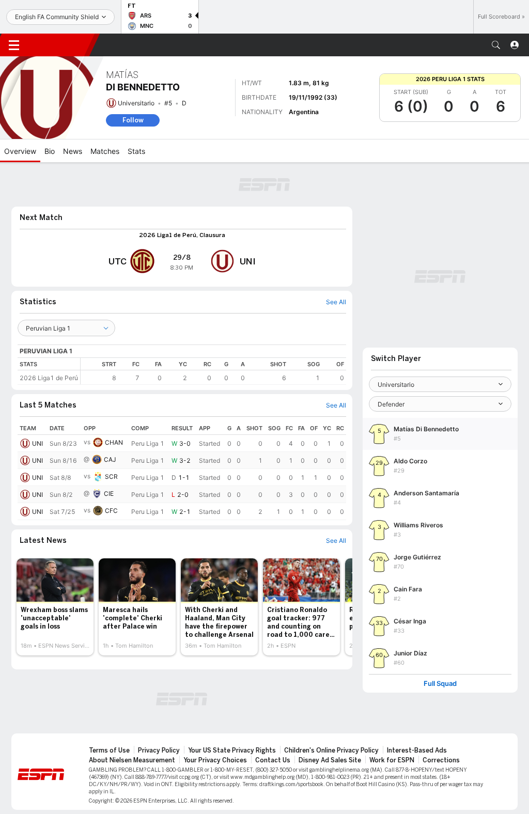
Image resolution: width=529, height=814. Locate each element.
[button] (496, 45)
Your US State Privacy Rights (232, 750)
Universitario (136, 103)
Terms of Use (109, 750)
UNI (37, 443)
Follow (133, 120)
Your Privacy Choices (215, 760)
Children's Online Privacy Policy (331, 750)
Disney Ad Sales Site (330, 760)
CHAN (114, 442)
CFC (111, 510)
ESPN (61, 45)
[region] (213, 371)
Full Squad (440, 683)
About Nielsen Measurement (132, 760)
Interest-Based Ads (417, 750)
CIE (109, 493)
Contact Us (272, 760)
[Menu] (14, 45)
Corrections (441, 760)
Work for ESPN (391, 760)
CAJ (110, 459)
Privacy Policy (159, 750)
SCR (111, 476)
